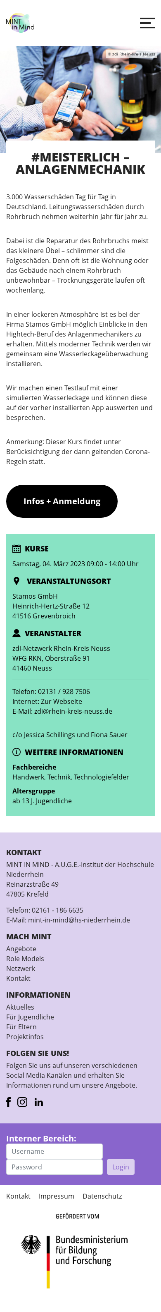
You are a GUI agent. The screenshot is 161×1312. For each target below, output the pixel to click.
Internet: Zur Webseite (47, 701)
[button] (147, 23)
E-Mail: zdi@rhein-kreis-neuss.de (62, 711)
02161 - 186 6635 (57, 910)
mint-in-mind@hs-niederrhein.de (79, 920)
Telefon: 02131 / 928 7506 (51, 691)
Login (120, 1166)
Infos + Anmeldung (62, 501)
